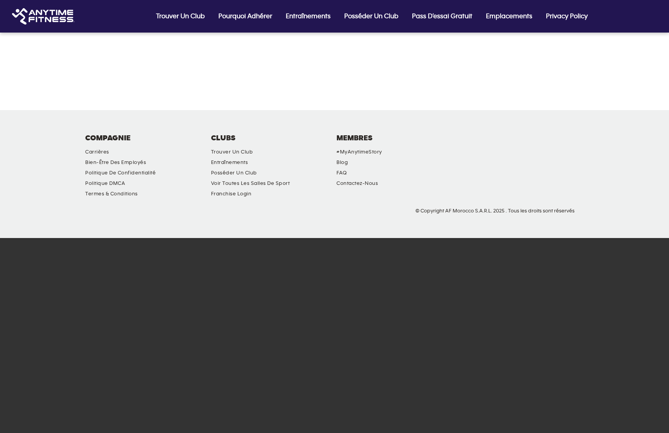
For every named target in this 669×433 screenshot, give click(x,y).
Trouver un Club (180, 16)
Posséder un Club (371, 16)
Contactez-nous (357, 183)
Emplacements (509, 16)
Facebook (510, 144)
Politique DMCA (105, 183)
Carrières (97, 152)
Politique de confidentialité (120, 173)
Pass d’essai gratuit (442, 16)
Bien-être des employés (115, 162)
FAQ (341, 173)
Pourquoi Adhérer (245, 16)
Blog (342, 162)
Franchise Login (231, 194)
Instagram (532, 144)
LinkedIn (576, 144)
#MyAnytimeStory (359, 152)
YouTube (554, 144)
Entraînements (308, 16)
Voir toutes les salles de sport (250, 183)
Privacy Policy (567, 16)
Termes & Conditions (111, 194)
